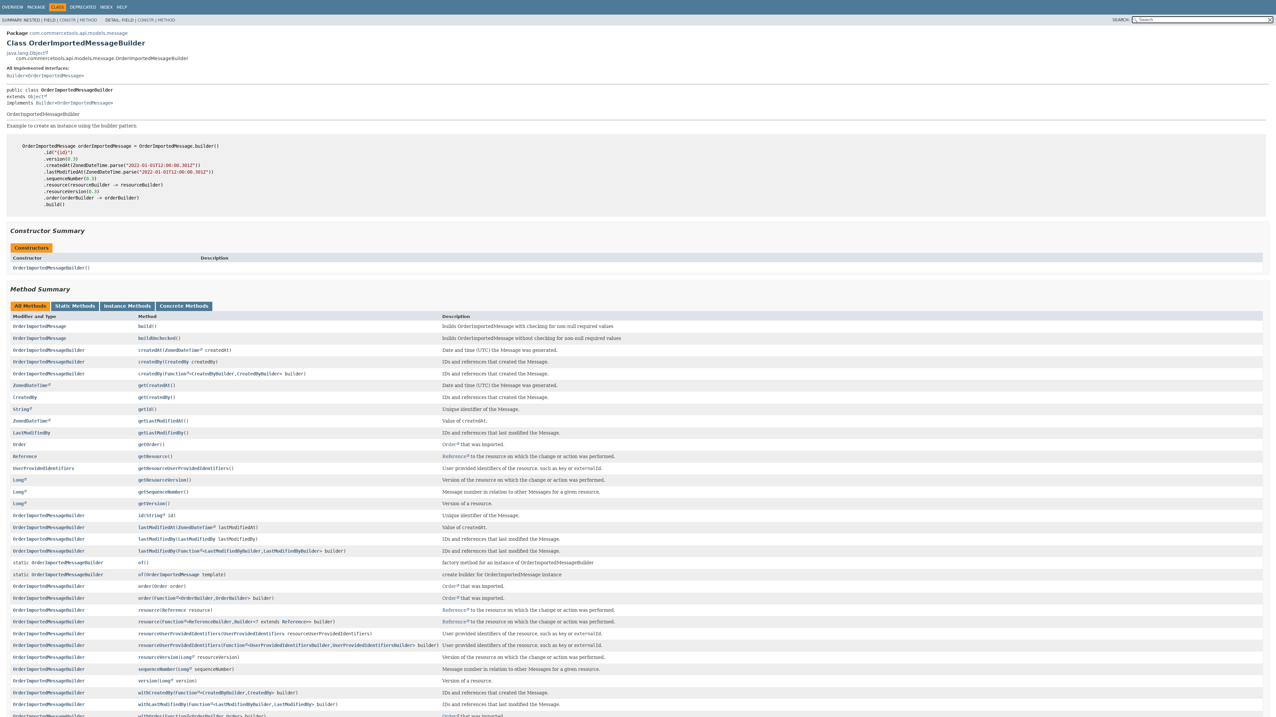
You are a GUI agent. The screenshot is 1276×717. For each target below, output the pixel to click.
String (21, 409)
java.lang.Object (26, 53)
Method (88, 20)
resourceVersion (158, 657)
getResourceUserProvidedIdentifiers (183, 468)
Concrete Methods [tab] (184, 306)
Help (122, 7)
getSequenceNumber (160, 492)
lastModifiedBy (156, 539)
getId (145, 409)
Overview (12, 7)
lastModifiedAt (156, 527)
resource (149, 610)
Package (36, 7)
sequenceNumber (156, 669)
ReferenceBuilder (210, 621)
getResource (152, 456)
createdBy (150, 361)
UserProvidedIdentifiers (43, 468)
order (145, 586)
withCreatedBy (155, 692)
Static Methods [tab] (75, 306)
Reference (25, 456)
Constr (67, 20)
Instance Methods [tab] (127, 306)
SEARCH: (1121, 20)
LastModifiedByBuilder (233, 551)
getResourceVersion (162, 480)
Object (36, 96)
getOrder (149, 444)
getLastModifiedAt (160, 421)
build (145, 326)
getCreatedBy (154, 397)
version (147, 680)
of (141, 562)
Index (106, 7)
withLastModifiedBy (162, 704)
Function (175, 373)
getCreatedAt (154, 385)
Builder (16, 75)
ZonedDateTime (182, 350)
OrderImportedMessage (54, 75)
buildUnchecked (156, 338)
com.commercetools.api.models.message (79, 33)
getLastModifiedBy (160, 433)
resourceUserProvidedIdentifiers (179, 633)
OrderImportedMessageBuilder (49, 268)
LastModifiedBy (31, 433)
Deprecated (83, 7)
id (141, 515)
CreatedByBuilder (213, 373)
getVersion (151, 503)
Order (19, 444)
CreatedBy (177, 361)
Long (18, 480)
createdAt (150, 350)
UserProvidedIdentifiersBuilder (290, 645)
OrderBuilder (197, 598)
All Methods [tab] (30, 306)
